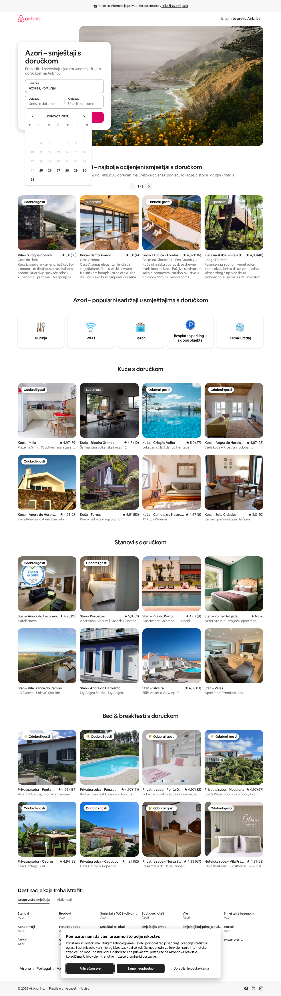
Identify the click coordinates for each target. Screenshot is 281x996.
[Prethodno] (132, 186)
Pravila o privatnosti (63, 988)
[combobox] (64, 88)
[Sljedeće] (148, 186)
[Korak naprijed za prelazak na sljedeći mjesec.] (84, 116)
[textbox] (45, 103)
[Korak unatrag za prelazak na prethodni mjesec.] (33, 116)
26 (50, 170)
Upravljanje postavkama (191, 968)
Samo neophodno (141, 968)
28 (67, 170)
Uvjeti (85, 988)
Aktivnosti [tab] (64, 900)
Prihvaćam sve (89, 968)
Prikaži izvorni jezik (174, 6)
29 (76, 170)
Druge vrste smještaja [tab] (34, 900)
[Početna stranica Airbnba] (29, 19)
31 (32, 180)
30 (84, 170)
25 (41, 170)
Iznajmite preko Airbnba (241, 18)
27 (58, 170)
